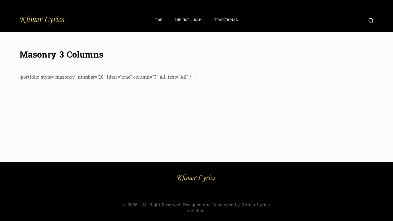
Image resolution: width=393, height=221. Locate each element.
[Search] (371, 20)
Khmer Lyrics (255, 205)
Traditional (226, 20)
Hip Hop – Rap (188, 20)
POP (158, 20)
